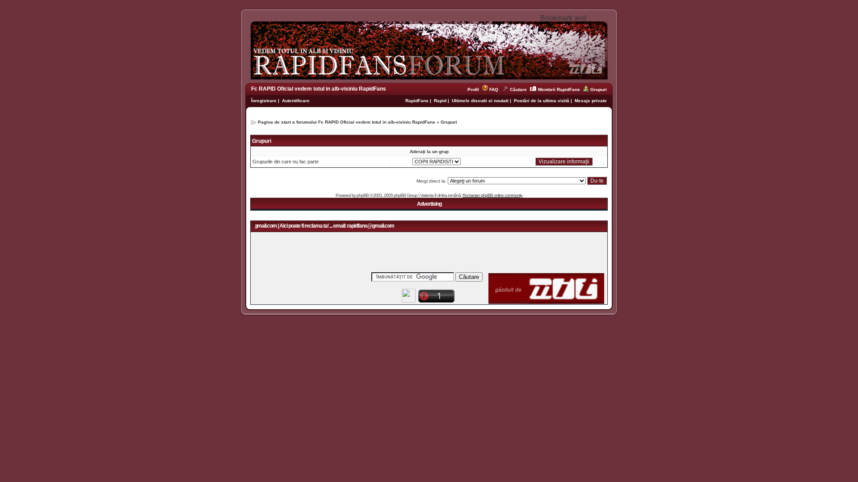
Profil (474, 89)
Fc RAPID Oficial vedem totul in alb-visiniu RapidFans (318, 89)
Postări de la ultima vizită (541, 100)
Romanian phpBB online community (492, 195)
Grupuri (598, 89)
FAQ (494, 89)
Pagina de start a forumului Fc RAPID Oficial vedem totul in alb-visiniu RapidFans (346, 122)
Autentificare (296, 100)
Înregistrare (264, 100)
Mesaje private (591, 100)
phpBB (363, 195)
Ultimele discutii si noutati (480, 100)
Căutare (518, 89)
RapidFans (417, 100)
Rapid (441, 100)
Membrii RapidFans (559, 89)
